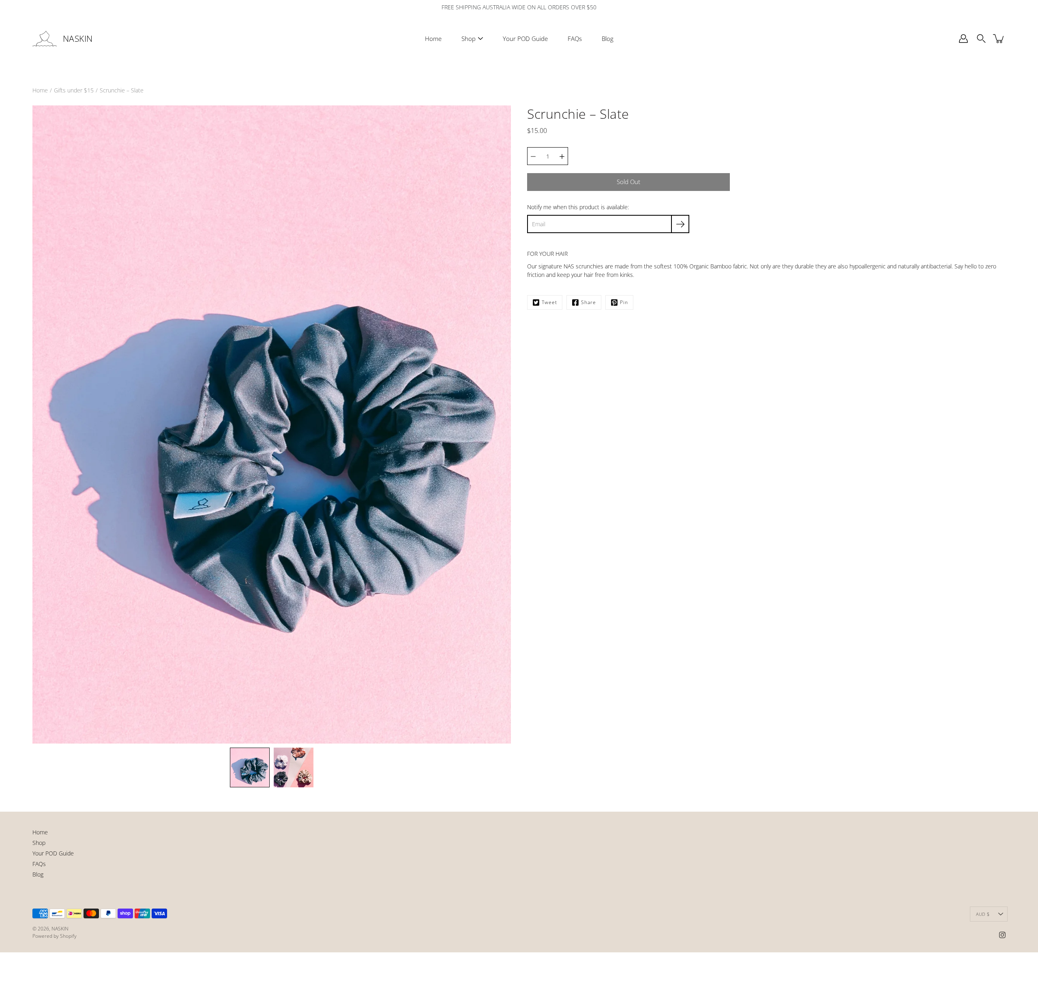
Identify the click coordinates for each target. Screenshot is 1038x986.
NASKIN (78, 38)
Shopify (68, 935)
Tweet (549, 302)
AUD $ (982, 914)
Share (588, 302)
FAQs (575, 38)
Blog (607, 38)
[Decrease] (533, 156)
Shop (468, 38)
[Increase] (562, 156)
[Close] (598, 920)
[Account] (963, 38)
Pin (624, 302)
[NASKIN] (44, 38)
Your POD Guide (525, 38)
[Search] (981, 38)
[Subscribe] (680, 224)
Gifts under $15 (74, 90)
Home (433, 38)
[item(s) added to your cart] (999, 38)
